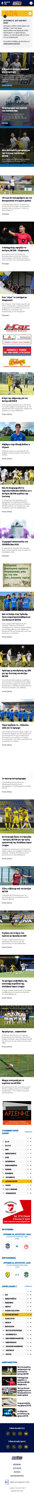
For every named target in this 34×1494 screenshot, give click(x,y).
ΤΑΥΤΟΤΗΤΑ (17, 1472)
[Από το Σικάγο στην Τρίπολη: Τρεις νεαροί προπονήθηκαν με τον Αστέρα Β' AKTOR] (17, 601)
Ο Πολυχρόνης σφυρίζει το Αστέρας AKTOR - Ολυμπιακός (23, 1381)
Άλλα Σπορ (5, 123)
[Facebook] (8, 1433)
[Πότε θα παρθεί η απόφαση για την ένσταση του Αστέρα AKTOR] (9, 1370)
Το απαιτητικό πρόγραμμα (14, 778)
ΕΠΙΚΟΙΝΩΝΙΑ (17, 1464)
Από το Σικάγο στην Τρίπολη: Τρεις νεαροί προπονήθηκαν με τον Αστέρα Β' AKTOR (16, 617)
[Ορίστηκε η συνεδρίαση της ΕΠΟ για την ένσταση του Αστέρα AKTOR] (17, 656)
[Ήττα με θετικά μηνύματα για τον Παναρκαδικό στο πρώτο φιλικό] (17, 185)
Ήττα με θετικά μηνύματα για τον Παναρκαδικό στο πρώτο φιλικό (24, 1391)
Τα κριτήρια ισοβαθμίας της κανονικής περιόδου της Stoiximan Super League (14, 984)
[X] (14, 1447)
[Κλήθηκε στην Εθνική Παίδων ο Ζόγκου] (17, 431)
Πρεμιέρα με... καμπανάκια (14, 1031)
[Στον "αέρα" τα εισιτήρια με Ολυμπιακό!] (17, 282)
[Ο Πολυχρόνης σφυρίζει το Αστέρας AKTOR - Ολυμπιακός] (17, 233)
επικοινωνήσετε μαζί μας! (11, 44)
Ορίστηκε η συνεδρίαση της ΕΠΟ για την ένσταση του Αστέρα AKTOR (16, 673)
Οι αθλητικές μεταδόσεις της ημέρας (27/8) (23, 1413)
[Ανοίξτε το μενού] (31, 3)
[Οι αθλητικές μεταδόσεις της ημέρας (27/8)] (9, 1412)
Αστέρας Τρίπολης (7, 85)
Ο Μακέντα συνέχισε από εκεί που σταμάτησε (15, 70)
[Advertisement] (17, 327)
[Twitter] (14, 1433)
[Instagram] (20, 1433)
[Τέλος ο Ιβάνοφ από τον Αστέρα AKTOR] (17, 876)
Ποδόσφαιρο (5, 214)
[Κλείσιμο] (30, 12)
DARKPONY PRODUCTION (17, 1491)
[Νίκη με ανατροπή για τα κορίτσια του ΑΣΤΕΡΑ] (17, 1065)
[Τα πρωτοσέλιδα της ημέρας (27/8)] (9, 1402)
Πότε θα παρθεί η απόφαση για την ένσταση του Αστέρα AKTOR (16, 153)
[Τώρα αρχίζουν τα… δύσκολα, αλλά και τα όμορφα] (17, 710)
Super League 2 (9, 1286)
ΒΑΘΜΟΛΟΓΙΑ (28, 1132)
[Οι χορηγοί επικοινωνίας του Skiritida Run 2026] (17, 529)
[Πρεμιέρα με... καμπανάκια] (17, 1017)
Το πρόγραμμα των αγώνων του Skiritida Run (14, 109)
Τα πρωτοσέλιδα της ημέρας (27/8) (24, 1404)
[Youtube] (26, 1433)
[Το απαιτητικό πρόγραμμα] (17, 764)
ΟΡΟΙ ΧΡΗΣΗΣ (17, 1468)
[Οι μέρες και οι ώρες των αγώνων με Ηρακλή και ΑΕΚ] (17, 920)
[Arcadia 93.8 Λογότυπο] (17, 3)
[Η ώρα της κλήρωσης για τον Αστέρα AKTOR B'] (17, 383)
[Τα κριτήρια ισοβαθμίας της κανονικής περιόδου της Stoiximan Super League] (17, 966)
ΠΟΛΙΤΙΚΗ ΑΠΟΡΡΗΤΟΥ (17, 1476)
